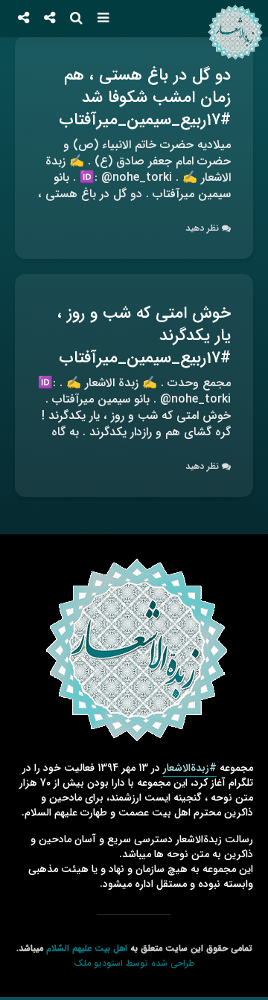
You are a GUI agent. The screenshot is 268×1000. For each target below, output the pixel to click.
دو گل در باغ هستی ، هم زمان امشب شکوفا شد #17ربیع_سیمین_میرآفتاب (145, 97)
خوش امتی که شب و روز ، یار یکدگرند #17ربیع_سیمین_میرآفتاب (144, 335)
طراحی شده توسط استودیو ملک (134, 963)
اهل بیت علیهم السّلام (86, 948)
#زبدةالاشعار (190, 768)
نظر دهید (202, 228)
